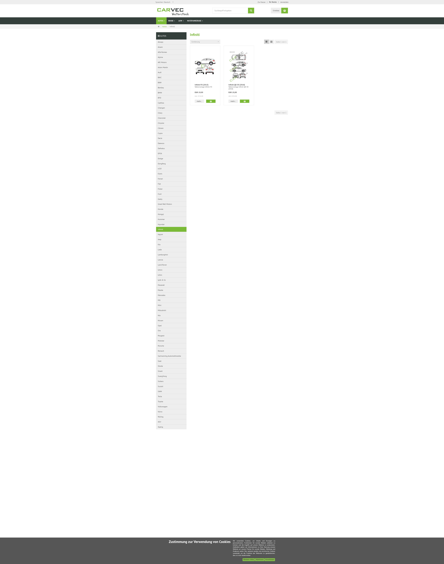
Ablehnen (260, 560)
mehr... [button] (199, 101)
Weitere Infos (248, 560)
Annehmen (269, 560)
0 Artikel (276, 10)
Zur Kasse (261, 2)
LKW (180, 21)
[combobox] (164, 2)
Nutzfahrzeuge (194, 21)
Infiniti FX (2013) (201, 85)
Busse (171, 21)
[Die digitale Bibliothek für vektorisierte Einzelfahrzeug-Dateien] (175, 10)
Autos (161, 21)
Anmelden (284, 2)
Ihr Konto (273, 2)
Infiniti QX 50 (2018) (236, 85)
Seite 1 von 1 (281, 42)
